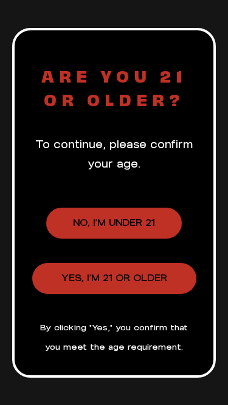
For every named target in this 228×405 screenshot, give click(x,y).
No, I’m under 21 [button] (114, 222)
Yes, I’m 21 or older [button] (114, 278)
